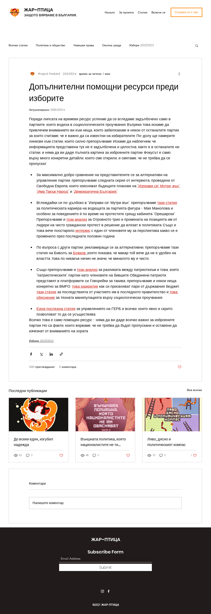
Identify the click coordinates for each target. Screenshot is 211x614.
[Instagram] (102, 591)
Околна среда (111, 45)
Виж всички (194, 390)
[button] (197, 45)
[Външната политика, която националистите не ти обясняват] (105, 414)
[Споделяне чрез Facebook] (31, 354)
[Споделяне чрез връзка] (61, 354)
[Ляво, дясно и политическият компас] (172, 414)
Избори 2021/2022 (141, 45)
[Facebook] (109, 591)
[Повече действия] (179, 73)
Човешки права (83, 45)
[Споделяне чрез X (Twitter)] (41, 354)
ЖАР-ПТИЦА (38, 10)
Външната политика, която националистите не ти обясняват (103, 441)
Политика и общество (50, 45)
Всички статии (18, 45)
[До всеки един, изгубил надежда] (38, 414)
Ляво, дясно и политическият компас (166, 441)
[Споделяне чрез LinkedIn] (51, 354)
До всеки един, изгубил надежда (33, 441)
